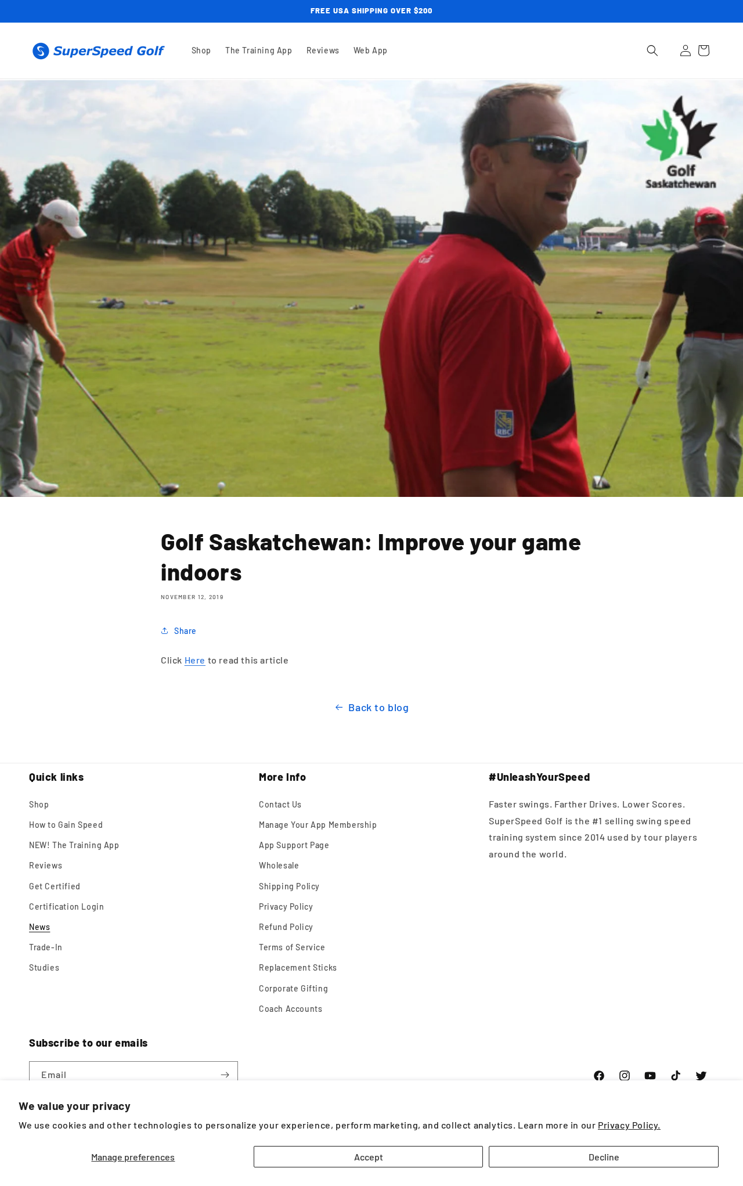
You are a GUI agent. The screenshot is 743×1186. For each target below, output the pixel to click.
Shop (39, 804)
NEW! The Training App (74, 845)
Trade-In (46, 947)
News (39, 927)
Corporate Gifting (293, 988)
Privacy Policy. (629, 1124)
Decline (604, 1156)
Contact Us (280, 804)
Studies (44, 967)
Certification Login (66, 906)
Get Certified (55, 886)
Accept (368, 1156)
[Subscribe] (224, 1074)
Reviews (45, 865)
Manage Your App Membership (318, 825)
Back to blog (378, 707)
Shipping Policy (289, 886)
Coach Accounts (290, 1009)
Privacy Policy (286, 906)
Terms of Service (292, 947)
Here (195, 659)
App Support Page (294, 845)
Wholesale (279, 865)
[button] (652, 50)
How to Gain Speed (66, 825)
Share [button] (185, 631)
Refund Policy (286, 927)
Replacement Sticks (298, 967)
